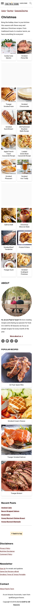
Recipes (10, 11)
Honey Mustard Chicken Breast (13, 518)
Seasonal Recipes (21, 11)
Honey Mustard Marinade (11, 522)
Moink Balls (5, 515)
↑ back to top (16, 534)
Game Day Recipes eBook (9, 571)
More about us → (16, 336)
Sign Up (3, 569)
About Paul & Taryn (7, 589)
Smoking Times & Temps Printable (12, 574)
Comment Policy (6, 554)
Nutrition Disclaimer (7, 551)
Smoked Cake (6, 508)
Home (3, 11)
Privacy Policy (5, 548)
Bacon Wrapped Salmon (10, 511)
